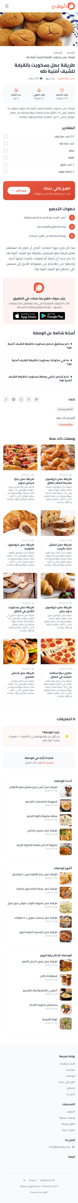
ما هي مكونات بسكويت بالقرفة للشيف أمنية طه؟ (42, 362)
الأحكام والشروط (47, 1180)
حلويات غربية (68, 1129)
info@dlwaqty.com (59, 1147)
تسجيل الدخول (45, 762)
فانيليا (71, 157)
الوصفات (57, 52)
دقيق (63, 164)
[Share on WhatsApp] (21, 399)
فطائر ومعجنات (65, 424)
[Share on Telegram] (14, 399)
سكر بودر (59, 136)
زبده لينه (63, 143)
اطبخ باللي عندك (66, 1081)
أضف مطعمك (67, 1063)
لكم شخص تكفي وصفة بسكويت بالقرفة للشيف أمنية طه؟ (40, 378)
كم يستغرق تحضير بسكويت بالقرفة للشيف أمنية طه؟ (40, 346)
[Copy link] (6, 399)
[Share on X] (29, 399)
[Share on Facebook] (36, 399)
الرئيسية (71, 52)
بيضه (71, 150)
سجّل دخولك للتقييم (66, 78)
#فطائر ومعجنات (65, 409)
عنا (24, 1180)
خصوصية (33, 1180)
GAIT (45, 1192)
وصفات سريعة (67, 1117)
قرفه (61, 171)
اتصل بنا (71, 1094)
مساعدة (70, 1069)
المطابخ (71, 1088)
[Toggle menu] (7, 6)
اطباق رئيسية (68, 1123)
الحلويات (70, 1111)
